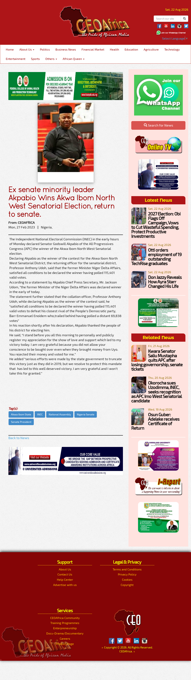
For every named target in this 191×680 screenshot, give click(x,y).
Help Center (65, 579)
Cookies (127, 579)
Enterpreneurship (65, 628)
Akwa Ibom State (21, 414)
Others (50, 58)
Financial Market (93, 49)
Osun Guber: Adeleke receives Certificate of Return (155, 421)
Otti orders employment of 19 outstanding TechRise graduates (156, 256)
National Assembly (60, 414)
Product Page (65, 643)
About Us (25, 49)
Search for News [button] (160, 125)
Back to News (18, 438)
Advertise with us (65, 585)
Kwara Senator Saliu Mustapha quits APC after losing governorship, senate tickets (157, 360)
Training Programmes (64, 623)
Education (131, 49)
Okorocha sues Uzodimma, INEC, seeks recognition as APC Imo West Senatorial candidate (156, 391)
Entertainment (15, 58)
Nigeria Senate (85, 414)
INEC (40, 414)
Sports (35, 58)
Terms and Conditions (127, 569)
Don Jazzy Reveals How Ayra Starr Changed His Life (165, 281)
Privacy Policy (127, 574)
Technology (172, 49)
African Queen (73, 58)
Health (114, 49)
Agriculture (151, 49)
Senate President (21, 421)
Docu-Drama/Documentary (64, 633)
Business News (65, 49)
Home (10, 49)
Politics (45, 49)
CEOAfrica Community (65, 618)
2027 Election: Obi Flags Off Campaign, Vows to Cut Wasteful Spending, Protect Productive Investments (156, 225)
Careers (65, 638)
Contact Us (64, 574)
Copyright (127, 585)
